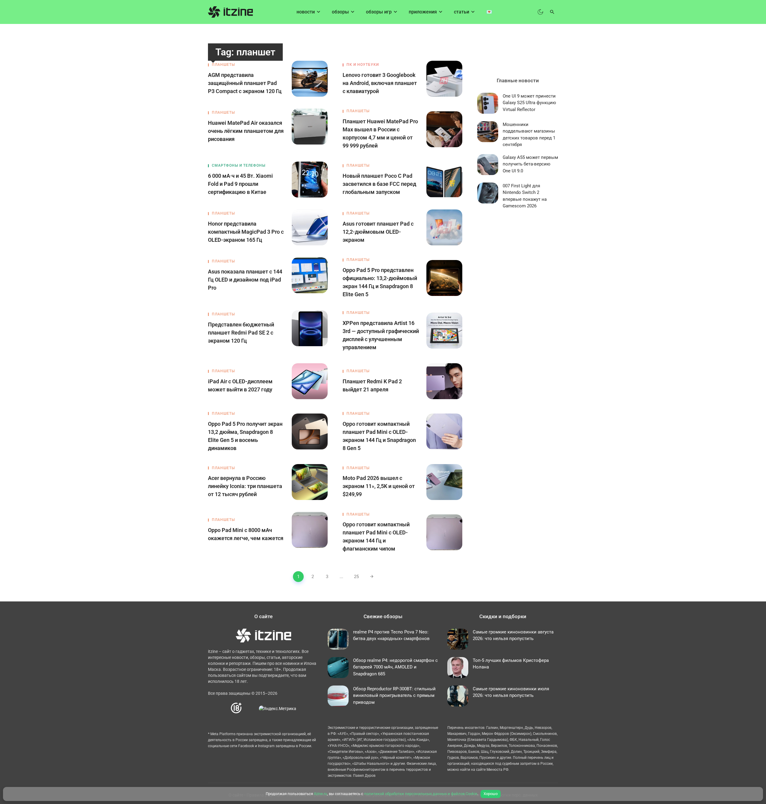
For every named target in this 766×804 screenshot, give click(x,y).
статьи (461, 12)
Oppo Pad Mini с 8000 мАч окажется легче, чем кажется (245, 534)
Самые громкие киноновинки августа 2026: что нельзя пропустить (513, 635)
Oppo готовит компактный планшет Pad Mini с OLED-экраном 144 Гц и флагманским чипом (376, 536)
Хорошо (491, 793)
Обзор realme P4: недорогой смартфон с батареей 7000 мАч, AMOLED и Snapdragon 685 (395, 667)
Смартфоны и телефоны (238, 165)
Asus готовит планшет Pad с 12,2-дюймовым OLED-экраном (378, 232)
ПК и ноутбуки (362, 65)
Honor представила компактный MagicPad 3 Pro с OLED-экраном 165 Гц (246, 232)
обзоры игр (379, 12)
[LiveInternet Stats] (250, 708)
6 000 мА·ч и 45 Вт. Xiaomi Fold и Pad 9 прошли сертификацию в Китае (240, 184)
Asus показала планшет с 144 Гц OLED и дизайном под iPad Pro (245, 279)
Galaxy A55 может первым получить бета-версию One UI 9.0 (530, 164)
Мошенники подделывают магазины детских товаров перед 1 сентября (529, 135)
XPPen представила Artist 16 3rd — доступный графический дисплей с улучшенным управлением (381, 335)
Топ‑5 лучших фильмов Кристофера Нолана (511, 664)
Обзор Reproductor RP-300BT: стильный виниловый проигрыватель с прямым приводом (394, 695)
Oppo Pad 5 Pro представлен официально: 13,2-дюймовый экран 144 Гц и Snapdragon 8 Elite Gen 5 (380, 282)
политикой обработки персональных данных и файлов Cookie (420, 793)
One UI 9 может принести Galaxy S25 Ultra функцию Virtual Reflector (529, 102)
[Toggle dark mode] (540, 11)
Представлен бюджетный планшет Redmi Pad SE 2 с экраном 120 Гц (241, 332)
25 (356, 576)
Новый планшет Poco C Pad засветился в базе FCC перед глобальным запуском (379, 184)
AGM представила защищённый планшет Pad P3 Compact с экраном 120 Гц (245, 83)
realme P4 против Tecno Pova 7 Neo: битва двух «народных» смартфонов (391, 635)
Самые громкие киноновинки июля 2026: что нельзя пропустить (511, 692)
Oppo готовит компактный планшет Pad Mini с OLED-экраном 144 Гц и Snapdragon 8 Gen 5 (379, 436)
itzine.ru (320, 793)
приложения (423, 12)
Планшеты (223, 65)
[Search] (552, 12)
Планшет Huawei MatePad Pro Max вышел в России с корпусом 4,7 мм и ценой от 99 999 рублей (380, 133)
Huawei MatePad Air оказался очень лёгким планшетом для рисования (246, 131)
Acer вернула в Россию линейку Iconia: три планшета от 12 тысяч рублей (245, 486)
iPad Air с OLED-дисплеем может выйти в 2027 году (240, 385)
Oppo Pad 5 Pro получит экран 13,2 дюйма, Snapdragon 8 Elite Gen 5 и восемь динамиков (245, 436)
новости (306, 12)
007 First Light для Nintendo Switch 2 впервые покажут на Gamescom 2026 (525, 196)
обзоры (340, 12)
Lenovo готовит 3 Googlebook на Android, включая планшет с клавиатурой (380, 83)
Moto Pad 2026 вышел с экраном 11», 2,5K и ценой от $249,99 (379, 486)
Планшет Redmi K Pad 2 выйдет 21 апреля (372, 385)
